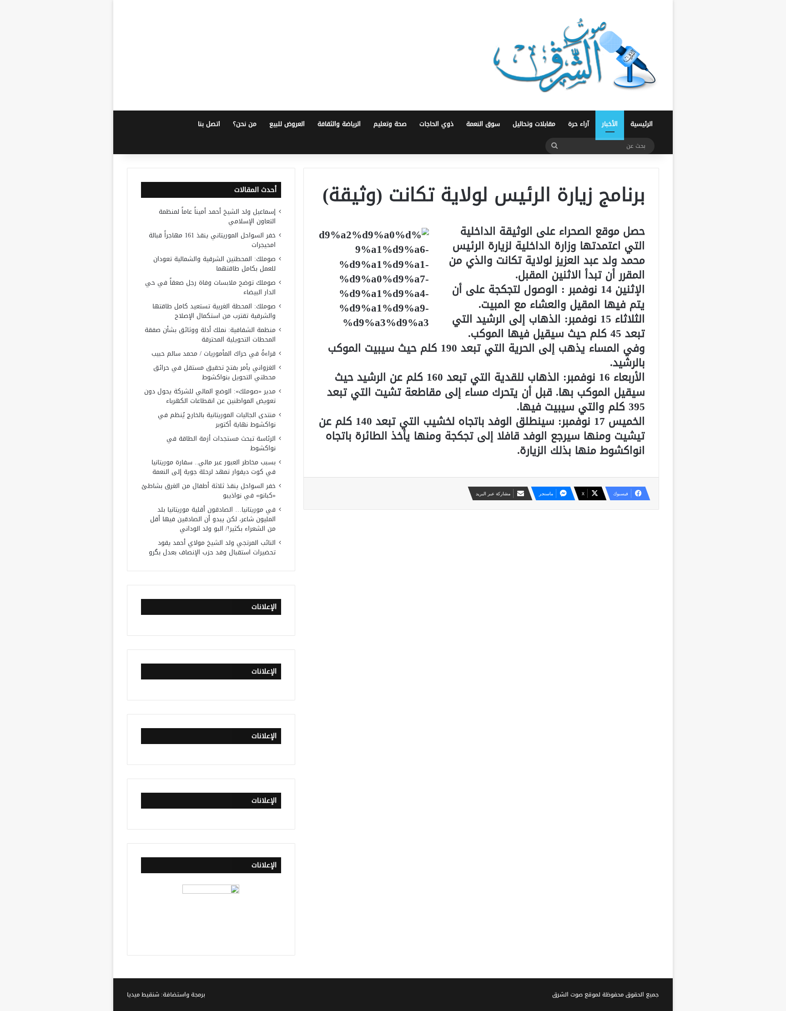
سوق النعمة (483, 124)
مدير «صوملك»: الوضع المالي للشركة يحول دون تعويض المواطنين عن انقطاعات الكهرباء (210, 396)
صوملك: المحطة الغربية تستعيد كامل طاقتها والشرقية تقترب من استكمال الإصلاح (214, 311)
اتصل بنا (209, 124)
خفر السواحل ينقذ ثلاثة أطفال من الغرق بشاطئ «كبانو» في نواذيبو (208, 490)
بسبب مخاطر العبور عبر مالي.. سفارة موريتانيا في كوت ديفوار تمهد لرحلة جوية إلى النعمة (213, 467)
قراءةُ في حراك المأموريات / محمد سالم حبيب (213, 353)
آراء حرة (578, 124)
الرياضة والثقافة (339, 124)
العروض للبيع (287, 124)
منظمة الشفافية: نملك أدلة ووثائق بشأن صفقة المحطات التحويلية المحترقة (210, 334)
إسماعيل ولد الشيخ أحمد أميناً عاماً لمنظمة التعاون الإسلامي (217, 216)
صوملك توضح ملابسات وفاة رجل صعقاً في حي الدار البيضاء (210, 287)
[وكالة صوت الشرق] (575, 55)
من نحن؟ (245, 124)
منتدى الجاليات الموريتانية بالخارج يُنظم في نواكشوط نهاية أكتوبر (217, 419)
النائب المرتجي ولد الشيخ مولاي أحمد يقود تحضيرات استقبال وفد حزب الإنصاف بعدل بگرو (212, 547)
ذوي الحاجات (436, 124)
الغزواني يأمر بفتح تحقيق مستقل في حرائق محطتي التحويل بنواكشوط (214, 372)
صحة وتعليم (390, 124)
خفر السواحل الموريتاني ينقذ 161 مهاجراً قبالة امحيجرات (212, 240)
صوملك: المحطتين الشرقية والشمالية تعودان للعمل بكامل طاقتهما (214, 263)
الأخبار (610, 124)
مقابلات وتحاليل (534, 124)
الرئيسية (641, 124)
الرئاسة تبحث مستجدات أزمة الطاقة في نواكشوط (221, 443)
